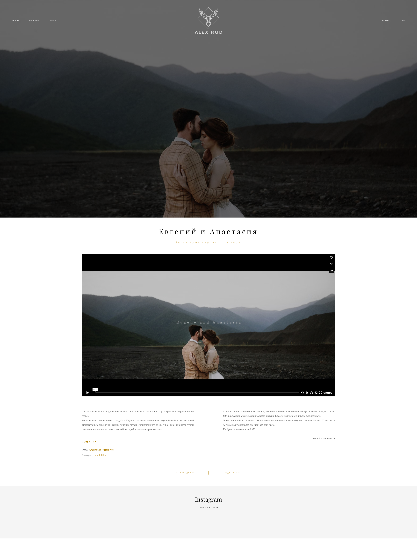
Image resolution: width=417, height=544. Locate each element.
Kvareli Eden (99, 455)
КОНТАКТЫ (387, 20)
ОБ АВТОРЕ (34, 20)
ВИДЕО (53, 20)
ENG (404, 20)
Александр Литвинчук (101, 449)
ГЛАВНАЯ (15, 20)
